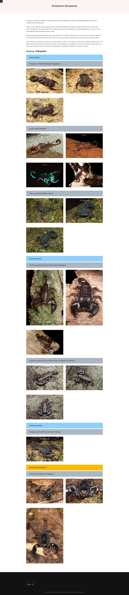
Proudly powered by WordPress (76, 592)
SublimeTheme (63, 592)
